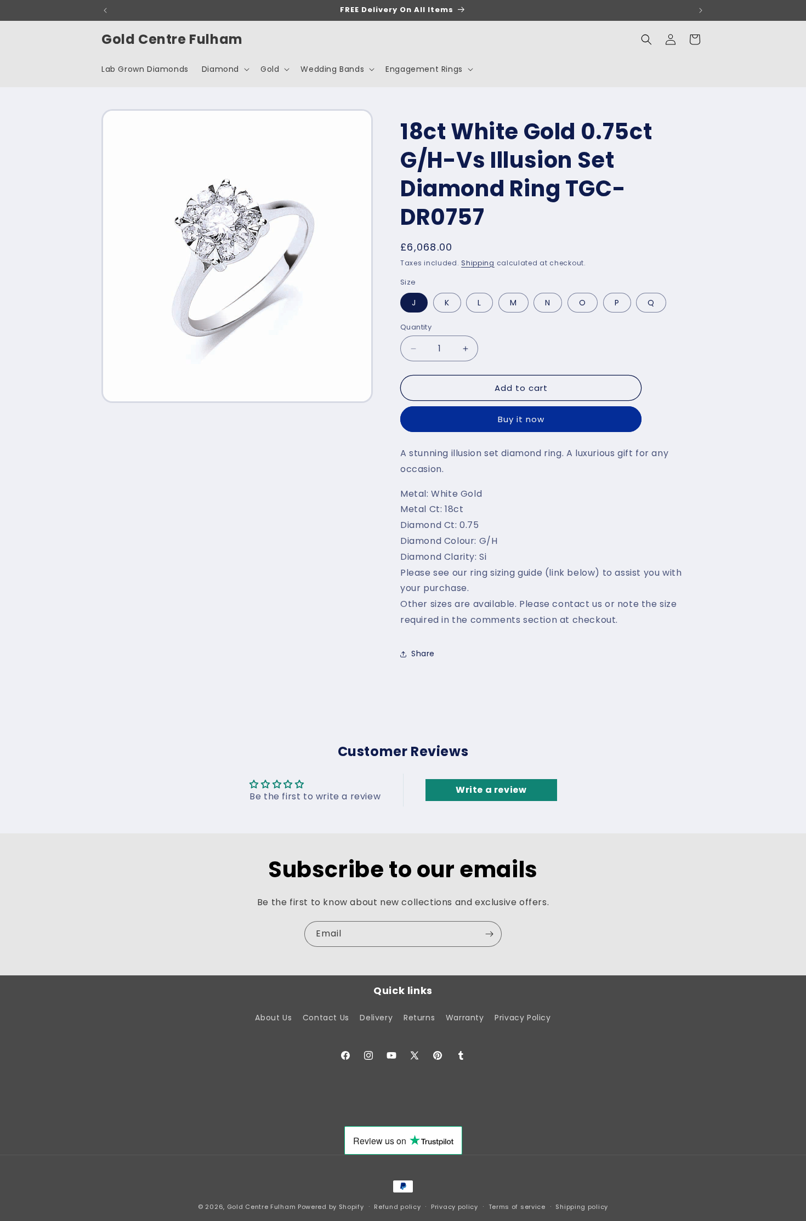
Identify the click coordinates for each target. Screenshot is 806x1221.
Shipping (478, 263)
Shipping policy (581, 1206)
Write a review (491, 789)
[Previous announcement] (105, 10)
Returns (419, 1017)
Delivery (376, 1017)
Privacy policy (454, 1206)
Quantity (416, 327)
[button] (224, 69)
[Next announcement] (701, 10)
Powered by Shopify (331, 1206)
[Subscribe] (489, 934)
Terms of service (517, 1206)
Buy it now (521, 419)
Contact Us (326, 1017)
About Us (273, 1017)
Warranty (465, 1017)
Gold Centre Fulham (261, 1206)
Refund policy (397, 1206)
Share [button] (423, 653)
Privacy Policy (522, 1017)
